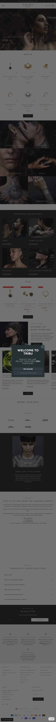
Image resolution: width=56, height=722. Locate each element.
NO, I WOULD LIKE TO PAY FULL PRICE (28, 373)
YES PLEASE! (28, 369)
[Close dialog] (42, 347)
